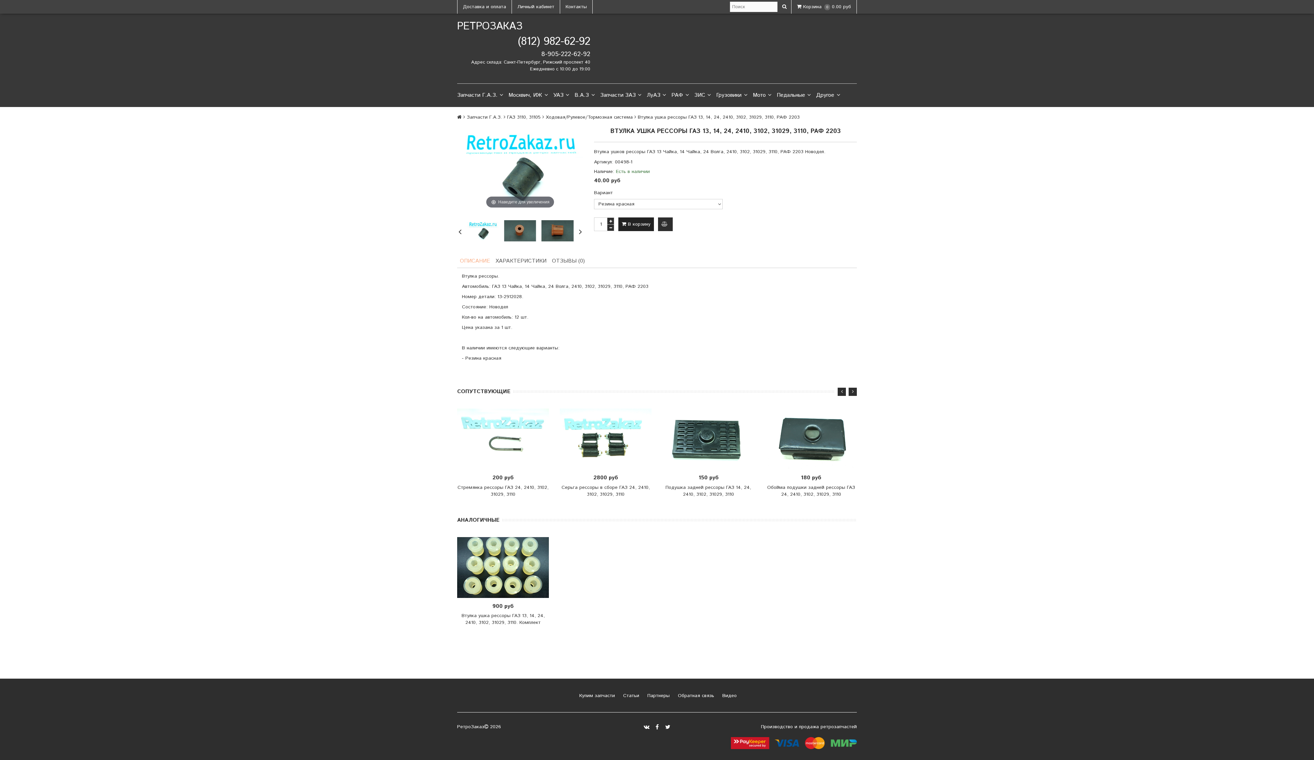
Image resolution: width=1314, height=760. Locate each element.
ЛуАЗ (653, 95)
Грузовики (729, 95)
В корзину (638, 224)
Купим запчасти (596, 695)
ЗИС (699, 95)
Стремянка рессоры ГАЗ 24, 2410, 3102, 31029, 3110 (503, 491)
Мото (759, 95)
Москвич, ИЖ (525, 95)
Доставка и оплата (484, 6)
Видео (729, 695)
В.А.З (582, 95)
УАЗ (558, 95)
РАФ (677, 95)
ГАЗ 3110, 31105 (524, 117)
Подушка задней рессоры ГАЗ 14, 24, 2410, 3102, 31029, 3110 (708, 491)
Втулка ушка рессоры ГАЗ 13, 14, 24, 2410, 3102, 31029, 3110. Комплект (503, 619)
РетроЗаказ (490, 26)
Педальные (791, 95)
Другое (825, 95)
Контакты (576, 6)
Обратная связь (695, 695)
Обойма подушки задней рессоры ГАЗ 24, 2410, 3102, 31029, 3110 (811, 491)
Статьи (630, 695)
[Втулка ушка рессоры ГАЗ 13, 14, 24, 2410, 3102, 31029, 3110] (520, 231)
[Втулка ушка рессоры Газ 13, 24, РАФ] (483, 231)
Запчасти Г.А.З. (477, 95)
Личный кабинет (535, 6)
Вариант (603, 192)
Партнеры (658, 695)
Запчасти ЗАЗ (618, 95)
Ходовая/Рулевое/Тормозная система (589, 117)
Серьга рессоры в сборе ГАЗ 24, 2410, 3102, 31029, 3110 (606, 491)
